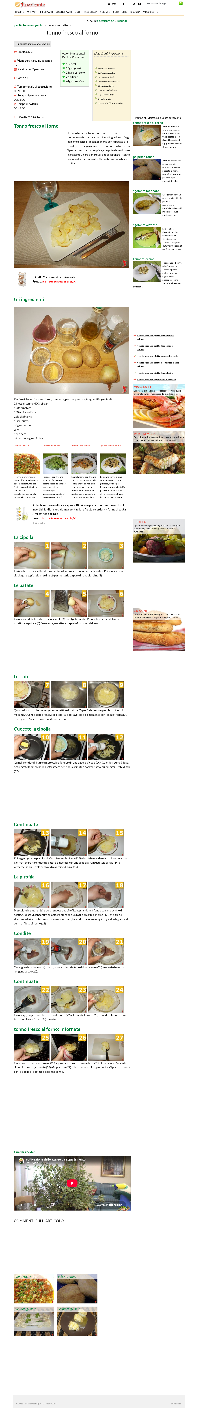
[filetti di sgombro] (34, 1321)
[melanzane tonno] (85, 463)
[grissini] (159, 629)
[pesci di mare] (159, 452)
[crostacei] (159, 405)
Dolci (78, 12)
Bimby (115, 12)
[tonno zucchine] (147, 271)
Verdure (105, 12)
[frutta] (159, 540)
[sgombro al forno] (147, 237)
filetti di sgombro (25, 1309)
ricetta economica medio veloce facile (156, 379)
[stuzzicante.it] (30, 4)
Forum (113, 3)
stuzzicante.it (105, 20)
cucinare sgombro (69, 1309)
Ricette (19, 12)
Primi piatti (46, 12)
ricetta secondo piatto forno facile (155, 373)
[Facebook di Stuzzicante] (123, 4)
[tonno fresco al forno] (147, 135)
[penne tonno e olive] (114, 463)
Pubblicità (176, 1403)
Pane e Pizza (90, 12)
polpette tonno (67, 1276)
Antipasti (32, 12)
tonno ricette (23, 1276)
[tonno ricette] (28, 463)
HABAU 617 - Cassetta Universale (53, 277)
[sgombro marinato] (147, 203)
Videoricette (150, 12)
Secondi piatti (64, 12)
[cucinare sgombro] (77, 1321)
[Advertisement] (50, 21)
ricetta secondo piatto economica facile (157, 356)
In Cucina (135, 12)
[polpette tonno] (77, 1288)
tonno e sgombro (33, 25)
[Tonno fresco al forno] (32, 555)
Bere (124, 12)
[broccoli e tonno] (57, 463)
